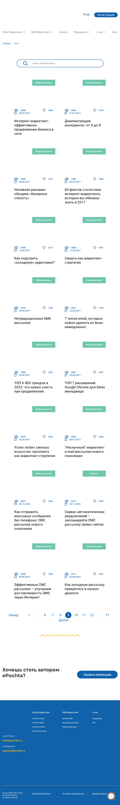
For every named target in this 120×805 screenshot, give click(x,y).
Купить (63, 32)
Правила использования (103, 794)
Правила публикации (97, 674)
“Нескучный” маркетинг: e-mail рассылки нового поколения (85, 451)
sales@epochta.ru (12, 740)
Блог (115, 32)
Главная (6, 43)
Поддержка (80, 32)
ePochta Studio (38, 719)
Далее (63, 620)
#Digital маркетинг (43, 83)
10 (76, 615)
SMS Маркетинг (40, 32)
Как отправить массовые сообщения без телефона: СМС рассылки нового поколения (32, 520)
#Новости (94, 474)
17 (107, 615)
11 (84, 615)
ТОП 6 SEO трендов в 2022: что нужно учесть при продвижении (33, 387)
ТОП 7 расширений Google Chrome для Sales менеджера (85, 387)
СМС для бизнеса (69, 727)
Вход (86, 14)
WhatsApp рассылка (70, 723)
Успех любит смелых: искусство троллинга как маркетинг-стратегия (34, 451)
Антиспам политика (41, 794)
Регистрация (106, 14)
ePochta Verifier (38, 727)
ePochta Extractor (39, 731)
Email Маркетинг (12, 32)
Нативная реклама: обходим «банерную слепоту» (30, 194)
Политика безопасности (73, 794)
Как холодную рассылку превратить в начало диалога (85, 589)
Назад (13, 615)
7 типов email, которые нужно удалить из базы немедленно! (84, 323)
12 (92, 615)
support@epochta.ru (13, 750)
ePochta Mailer (38, 723)
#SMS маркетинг (43, 280)
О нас (100, 32)
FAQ (93, 723)
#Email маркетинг (94, 280)
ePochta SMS (67, 719)
